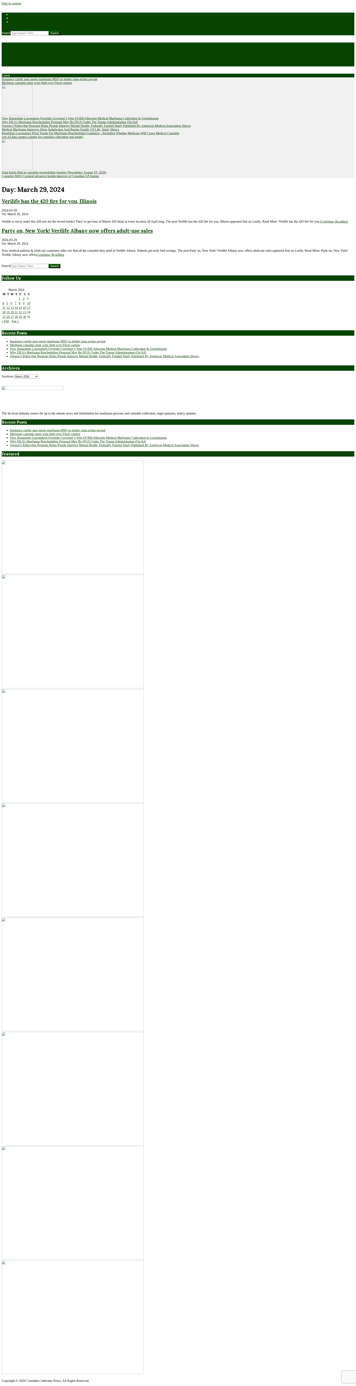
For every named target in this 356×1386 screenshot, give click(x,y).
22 (20, 312)
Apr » (15, 321)
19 (8, 312)
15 (20, 307)
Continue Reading (334, 221)
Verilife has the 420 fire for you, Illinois (49, 201)
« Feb (5, 321)
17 (28, 307)
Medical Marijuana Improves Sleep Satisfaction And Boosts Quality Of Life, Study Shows (60, 129)
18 (4, 312)
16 (24, 307)
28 (16, 317)
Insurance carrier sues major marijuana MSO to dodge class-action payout (49, 79)
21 (16, 312)
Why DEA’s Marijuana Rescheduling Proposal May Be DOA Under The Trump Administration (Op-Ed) (70, 122)
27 (12, 317)
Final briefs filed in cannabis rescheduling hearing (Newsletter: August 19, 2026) (54, 172)
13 (12, 307)
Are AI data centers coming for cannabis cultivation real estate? (42, 137)
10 (28, 303)
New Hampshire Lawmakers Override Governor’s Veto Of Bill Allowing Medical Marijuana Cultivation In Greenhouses (80, 118)
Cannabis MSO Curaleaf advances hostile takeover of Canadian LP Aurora (50, 176)
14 (16, 307)
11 (3, 307)
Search (6, 33)
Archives (7, 376)
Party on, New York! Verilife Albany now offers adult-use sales (77, 231)
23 (24, 312)
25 (4, 317)
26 (8, 317)
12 (8, 307)
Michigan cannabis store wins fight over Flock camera (37, 83)
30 (24, 317)
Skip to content (11, 3)
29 (20, 317)
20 (12, 312)
